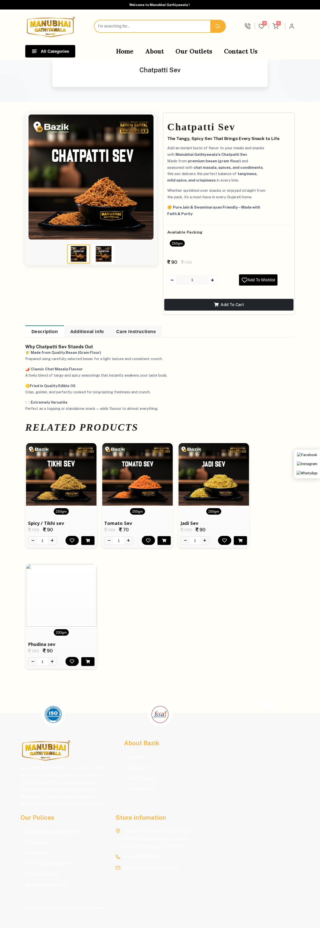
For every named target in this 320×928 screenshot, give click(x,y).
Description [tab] (45, 331)
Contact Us (241, 51)
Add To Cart (232, 304)
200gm (137, 511)
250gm (177, 243)
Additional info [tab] (87, 331)
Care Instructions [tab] (136, 331)
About (155, 51)
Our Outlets (194, 51)
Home (125, 51)
